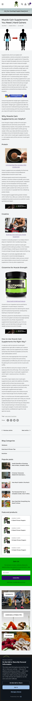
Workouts (4, 445)
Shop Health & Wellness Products (16, 301)
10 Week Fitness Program (19, 540)
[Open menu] (2, 4)
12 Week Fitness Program (19, 550)
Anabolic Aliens (16, 518)
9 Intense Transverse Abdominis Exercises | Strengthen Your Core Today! (20, 474)
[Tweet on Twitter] (14, 420)
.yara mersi (8, 416)
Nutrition (13, 416)
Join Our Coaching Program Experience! (16, 11)
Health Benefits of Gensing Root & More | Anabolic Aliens (20, 464)
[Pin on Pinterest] (11, 420)
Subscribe (16, 578)
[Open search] (22, 4)
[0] (29, 4)
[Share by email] (17, 420)
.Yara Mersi (4, 25)
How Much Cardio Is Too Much (20, 482)
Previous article (7, 430)
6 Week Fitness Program (19, 520)
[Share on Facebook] (8, 420)
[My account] (25, 4)
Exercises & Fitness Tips (8, 449)
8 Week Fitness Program (19, 530)
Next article (25, 430)
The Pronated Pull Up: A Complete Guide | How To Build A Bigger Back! (21, 492)
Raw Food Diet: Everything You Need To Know (21, 502)
